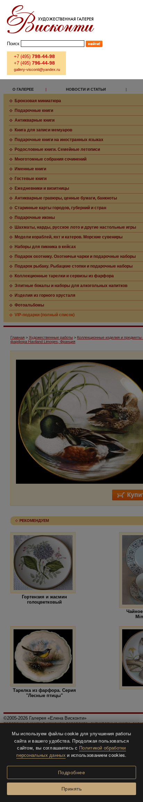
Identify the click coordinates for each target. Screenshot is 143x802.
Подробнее (71, 772)
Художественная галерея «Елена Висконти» (50, 19)
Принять (71, 789)
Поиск (13, 43)
